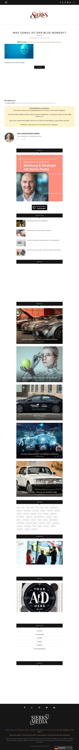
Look (55, 516)
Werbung (20, 529)
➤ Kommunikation (39, 649)
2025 (42, 507)
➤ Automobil (40, 634)
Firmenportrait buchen (29, 735)
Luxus (19, 519)
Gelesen (45, 513)
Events (19, 513)
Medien (34, 519)
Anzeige (19, 510)
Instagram (26, 103)
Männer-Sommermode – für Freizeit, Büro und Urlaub (44, 250)
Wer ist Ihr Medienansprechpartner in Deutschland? (43, 240)
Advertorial (54, 507)
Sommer (19, 526)
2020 (18, 507)
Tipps (34, 526)
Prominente (20, 523)
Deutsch (61, 748)
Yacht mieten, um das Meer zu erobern (39, 230)
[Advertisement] (39, 83)
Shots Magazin (64, 730)
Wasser (53, 526)
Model (45, 519)
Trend (40, 526)
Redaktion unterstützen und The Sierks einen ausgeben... (39, 124)
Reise (48, 523)
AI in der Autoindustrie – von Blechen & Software (40, 454)
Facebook (19, 103)
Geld (39, 513)
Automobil (27, 510)
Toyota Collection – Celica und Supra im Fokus (39, 339)
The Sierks (27, 526)
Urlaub (46, 526)
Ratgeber (42, 523)
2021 (23, 507)
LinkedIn (33, 103)
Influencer (20, 516)
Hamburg (53, 513)
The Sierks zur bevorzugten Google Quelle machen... (45, 42)
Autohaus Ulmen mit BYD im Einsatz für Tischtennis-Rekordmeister (39, 415)
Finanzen (33, 513)
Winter (27, 529)
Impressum (66, 735)
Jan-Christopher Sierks (28, 133)
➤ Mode (39, 638)
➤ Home (39, 631)
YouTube (34, 529)
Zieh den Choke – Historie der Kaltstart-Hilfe (39, 492)
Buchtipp (50, 510)
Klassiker (29, 516)
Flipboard (40, 103)
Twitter (53, 103)
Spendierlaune (42, 735)
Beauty (43, 510)
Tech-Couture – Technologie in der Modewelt (39, 378)
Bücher (57, 510)
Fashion (26, 513)
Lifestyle (48, 516)
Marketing (26, 519)
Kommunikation (39, 516)
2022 (27, 507)
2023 (32, 507)
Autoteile (36, 510)
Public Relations (32, 523)
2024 (37, 507)
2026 (46, 507)
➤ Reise (39, 641)
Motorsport (53, 519)
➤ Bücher (39, 645)
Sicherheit (56, 523)
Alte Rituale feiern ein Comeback (37, 221)
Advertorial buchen (15, 735)
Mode (39, 519)
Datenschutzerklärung (55, 735)
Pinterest (47, 103)
